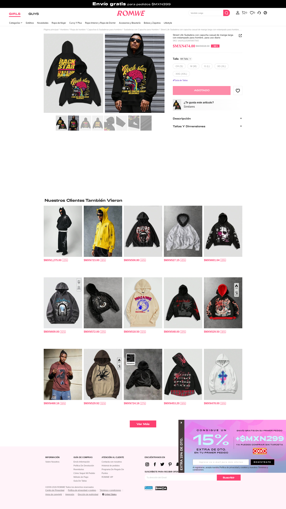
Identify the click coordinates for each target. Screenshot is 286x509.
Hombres (64, 29)
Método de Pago (80, 477)
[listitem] (63, 240)
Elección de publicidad (88, 494)
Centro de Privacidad (54, 490)
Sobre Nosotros (52, 462)
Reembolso (78, 469)
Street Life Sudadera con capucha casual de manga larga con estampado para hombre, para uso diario (203, 36)
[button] (237, 90)
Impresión (69, 494)
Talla (180, 58)
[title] (143, 200)
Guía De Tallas (80, 481)
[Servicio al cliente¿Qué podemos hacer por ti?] (259, 13)
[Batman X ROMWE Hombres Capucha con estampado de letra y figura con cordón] (63, 374)
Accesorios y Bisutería (130, 23)
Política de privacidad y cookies (82, 490)
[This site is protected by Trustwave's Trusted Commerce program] (149, 488)
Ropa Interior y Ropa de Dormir (100, 23)
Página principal (51, 29)
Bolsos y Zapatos (152, 23)
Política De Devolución (83, 465)
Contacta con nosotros (112, 462)
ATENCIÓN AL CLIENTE (113, 457)
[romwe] (131, 12)
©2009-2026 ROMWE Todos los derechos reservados (69, 487)
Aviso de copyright (53, 494)
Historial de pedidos (111, 465)
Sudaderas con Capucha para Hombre (141, 29)
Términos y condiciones (110, 490)
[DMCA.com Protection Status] (161, 488)
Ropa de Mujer (59, 23)
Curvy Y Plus (75, 23)
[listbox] (237, 12)
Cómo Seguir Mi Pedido (84, 473)
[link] (143, 4)
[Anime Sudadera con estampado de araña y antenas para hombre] (103, 231)
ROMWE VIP (107, 477)
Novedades (42, 23)
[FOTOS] (104, 74)
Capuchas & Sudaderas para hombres (104, 29)
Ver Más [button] (143, 423)
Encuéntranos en (155, 457)
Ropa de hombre (78, 29)
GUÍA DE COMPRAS (83, 457)
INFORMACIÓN (52, 457)
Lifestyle (168, 23)
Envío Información (81, 462)
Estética (30, 23)
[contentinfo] (52, 260)
